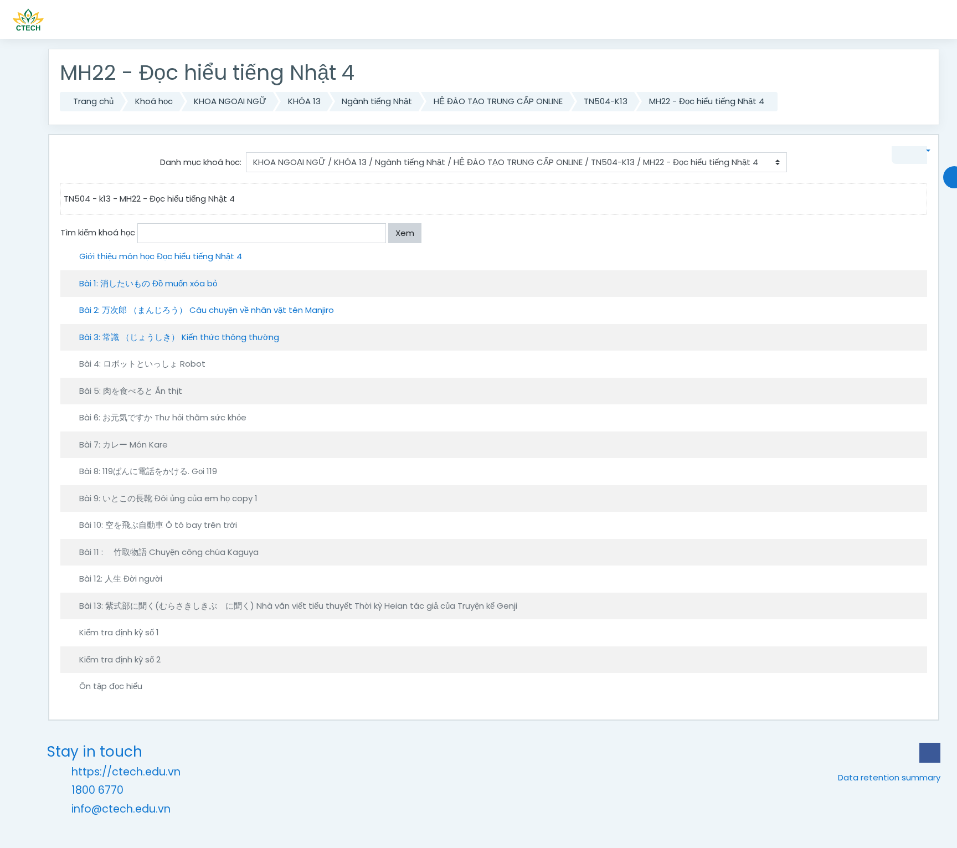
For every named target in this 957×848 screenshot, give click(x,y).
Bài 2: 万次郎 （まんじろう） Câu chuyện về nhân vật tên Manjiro (206, 310)
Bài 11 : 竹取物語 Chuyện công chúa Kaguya (169, 552)
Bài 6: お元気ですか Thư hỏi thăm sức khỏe (162, 417)
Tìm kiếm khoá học (97, 232)
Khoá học (154, 101)
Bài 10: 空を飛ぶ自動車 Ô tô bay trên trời (158, 525)
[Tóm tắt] (916, 255)
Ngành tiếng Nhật (377, 101)
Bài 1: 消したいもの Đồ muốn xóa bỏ (148, 283)
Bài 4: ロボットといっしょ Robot (142, 363)
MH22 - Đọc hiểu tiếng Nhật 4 (706, 101)
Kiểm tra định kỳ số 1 (119, 632)
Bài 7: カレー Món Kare (123, 444)
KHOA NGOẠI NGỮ (230, 101)
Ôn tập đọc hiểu (110, 686)
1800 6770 (97, 790)
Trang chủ (93, 101)
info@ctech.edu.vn (121, 808)
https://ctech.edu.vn (126, 771)
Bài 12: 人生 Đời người (120, 578)
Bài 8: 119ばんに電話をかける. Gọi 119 (148, 471)
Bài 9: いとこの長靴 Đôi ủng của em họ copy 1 (168, 498)
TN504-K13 (605, 101)
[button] (920, 151)
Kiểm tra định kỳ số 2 (120, 659)
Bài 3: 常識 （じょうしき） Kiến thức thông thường (179, 337)
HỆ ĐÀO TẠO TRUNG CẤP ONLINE (498, 101)
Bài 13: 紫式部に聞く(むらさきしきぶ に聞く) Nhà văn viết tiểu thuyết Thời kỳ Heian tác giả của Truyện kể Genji (298, 605)
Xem (404, 233)
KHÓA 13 (304, 101)
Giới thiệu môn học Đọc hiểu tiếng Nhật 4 (160, 256)
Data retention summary (889, 777)
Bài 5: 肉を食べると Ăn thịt (130, 391)
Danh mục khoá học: (200, 162)
